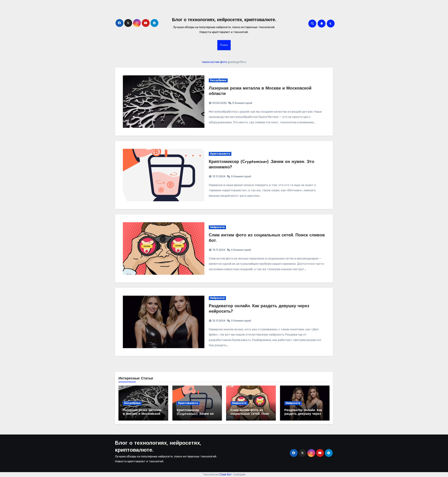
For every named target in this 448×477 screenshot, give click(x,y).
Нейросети (217, 227)
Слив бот (225, 474)
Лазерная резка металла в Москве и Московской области (142, 414)
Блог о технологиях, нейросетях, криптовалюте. (224, 20)
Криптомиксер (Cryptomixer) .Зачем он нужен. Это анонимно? (195, 414)
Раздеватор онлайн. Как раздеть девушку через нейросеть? (303, 414)
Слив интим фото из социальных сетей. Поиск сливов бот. (250, 414)
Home (224, 45)
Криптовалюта (220, 153)
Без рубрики (218, 80)
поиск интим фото (214, 62)
